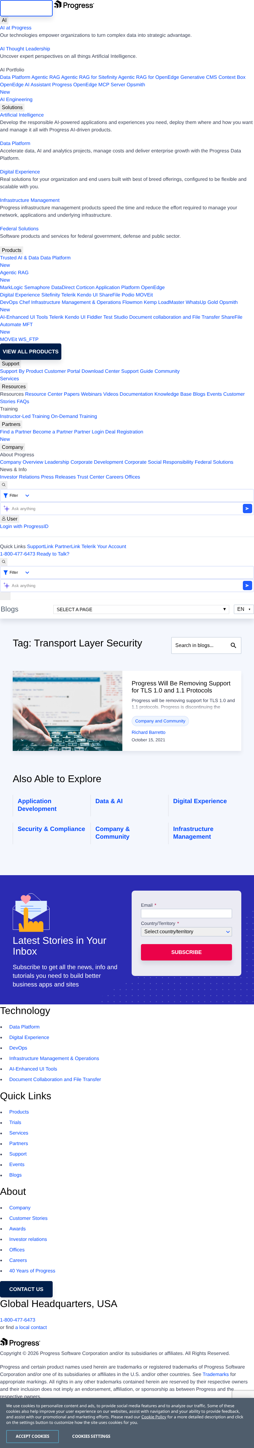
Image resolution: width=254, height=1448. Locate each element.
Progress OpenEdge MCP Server (88, 84)
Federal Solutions (19, 229)
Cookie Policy (153, 1417)
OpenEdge (153, 287)
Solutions (12, 107)
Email (147, 905)
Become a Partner (53, 432)
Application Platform (118, 287)
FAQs (23, 401)
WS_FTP (29, 339)
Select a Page (74, 609)
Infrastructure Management (29, 200)
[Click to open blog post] (67, 711)
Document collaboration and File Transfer (174, 317)
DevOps (9, 302)
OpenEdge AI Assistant (25, 84)
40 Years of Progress (32, 1271)
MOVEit (144, 295)
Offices (132, 477)
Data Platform (15, 77)
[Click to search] (233, 645)
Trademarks (216, 1374)
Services (9, 378)
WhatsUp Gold (202, 302)
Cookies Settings (91, 1436)
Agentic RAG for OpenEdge (148, 77)
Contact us (26, 1289)
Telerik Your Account (103, 546)
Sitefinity (50, 295)
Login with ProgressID (24, 526)
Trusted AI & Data (19, 258)
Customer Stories (28, 1218)
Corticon (85, 287)
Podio (128, 295)
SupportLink (40, 546)
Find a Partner (15, 432)
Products (11, 250)
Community (167, 371)
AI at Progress (15, 28)
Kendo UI (87, 295)
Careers (115, 477)
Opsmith (72, 88)
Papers (72, 394)
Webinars (91, 394)
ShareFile (109, 295)
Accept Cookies (33, 1436)
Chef (24, 302)
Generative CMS (199, 77)
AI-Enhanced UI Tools (24, 317)
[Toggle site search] (3, 562)
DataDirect (63, 287)
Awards (17, 1229)
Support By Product (21, 371)
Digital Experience (20, 172)
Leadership (57, 462)
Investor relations (28, 1239)
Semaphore (37, 287)
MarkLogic (11, 287)
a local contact (31, 1327)
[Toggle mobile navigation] (5, 596)
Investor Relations (20, 477)
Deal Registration (71, 435)
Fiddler (94, 317)
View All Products (31, 352)
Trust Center (90, 477)
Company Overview (21, 462)
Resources (14, 386)
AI (4, 20)
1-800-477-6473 (17, 554)
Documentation (136, 394)
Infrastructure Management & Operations (76, 302)
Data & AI (109, 801)
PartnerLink (67, 546)
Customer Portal (62, 371)
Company (12, 447)
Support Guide (137, 371)
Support (10, 363)
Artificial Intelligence (22, 115)
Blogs (199, 394)
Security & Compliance (51, 829)
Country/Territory (158, 923)
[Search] (3, 485)
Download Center (100, 371)
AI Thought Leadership (25, 49)
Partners (11, 424)
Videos (110, 394)
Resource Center (44, 394)
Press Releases (58, 477)
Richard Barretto (148, 732)
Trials (15, 1122)
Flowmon (132, 302)
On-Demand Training (74, 416)
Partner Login (89, 432)
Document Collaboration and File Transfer (55, 1079)
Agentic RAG (45, 77)
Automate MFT (16, 328)
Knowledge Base (172, 394)
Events (214, 394)
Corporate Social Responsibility (159, 462)
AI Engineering (16, 99)
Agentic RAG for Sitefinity (89, 77)
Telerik (68, 295)
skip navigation (26, 8)
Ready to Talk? (53, 554)
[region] (127, 1423)
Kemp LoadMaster (164, 302)
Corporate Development (97, 462)
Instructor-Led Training (25, 416)
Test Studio (115, 317)
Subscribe (186, 952)
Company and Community (160, 720)
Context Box (231, 77)
